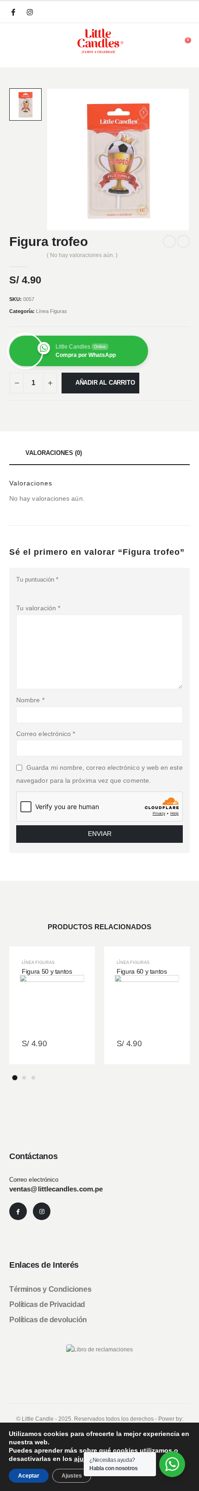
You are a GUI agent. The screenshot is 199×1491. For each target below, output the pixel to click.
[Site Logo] (99, 41)
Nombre (30, 700)
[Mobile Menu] (13, 42)
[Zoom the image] (99, 1349)
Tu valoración (38, 608)
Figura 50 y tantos (47, 971)
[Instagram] (29, 12)
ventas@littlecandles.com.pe (56, 1189)
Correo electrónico (45, 733)
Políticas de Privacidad (47, 1304)
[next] (183, 241)
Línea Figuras (51, 311)
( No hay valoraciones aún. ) (82, 255)
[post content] (52, 1005)
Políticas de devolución (48, 1320)
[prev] (169, 241)
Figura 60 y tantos (142, 971)
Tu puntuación (37, 579)
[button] (16, 1010)
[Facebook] (13, 12)
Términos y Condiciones (50, 1289)
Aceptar (28, 1476)
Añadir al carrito (105, 382)
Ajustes (72, 1476)
